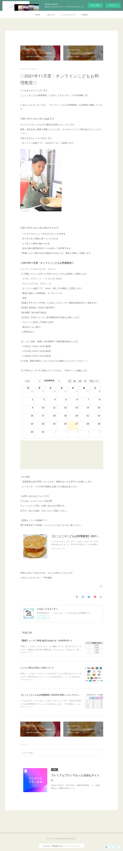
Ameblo (85, 14)
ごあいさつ (50, 14)
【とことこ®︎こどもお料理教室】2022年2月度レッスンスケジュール (52, 694)
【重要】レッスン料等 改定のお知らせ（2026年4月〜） (46, 640)
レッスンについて (68, 14)
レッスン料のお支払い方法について (37, 667)
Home (37, 14)
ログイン (113, 5)
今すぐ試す (95, 5)
